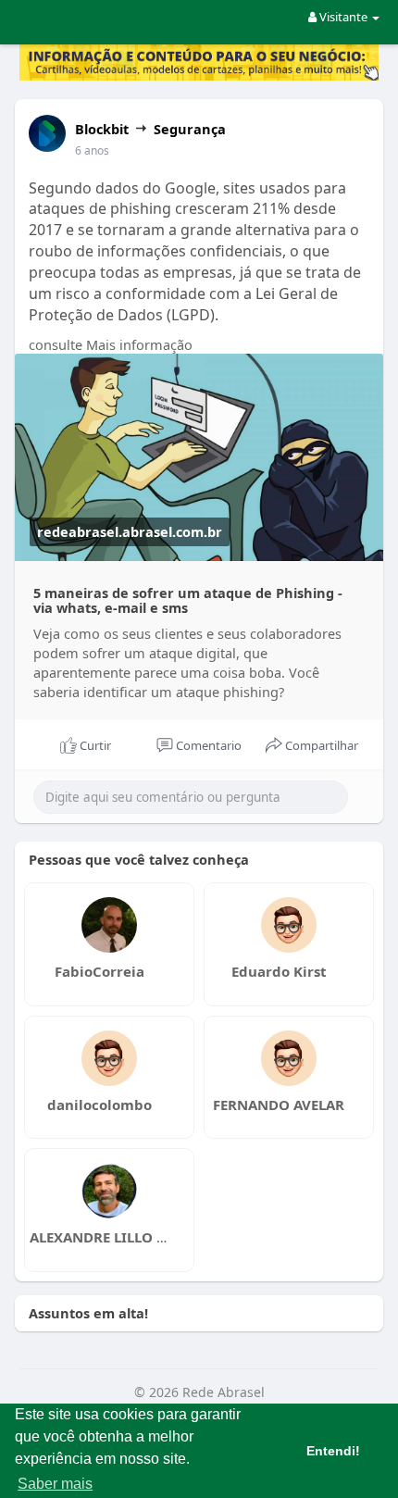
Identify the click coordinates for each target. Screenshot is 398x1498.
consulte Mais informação (111, 344)
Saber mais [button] (55, 1484)
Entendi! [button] (333, 1450)
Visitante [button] (343, 16)
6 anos (92, 150)
